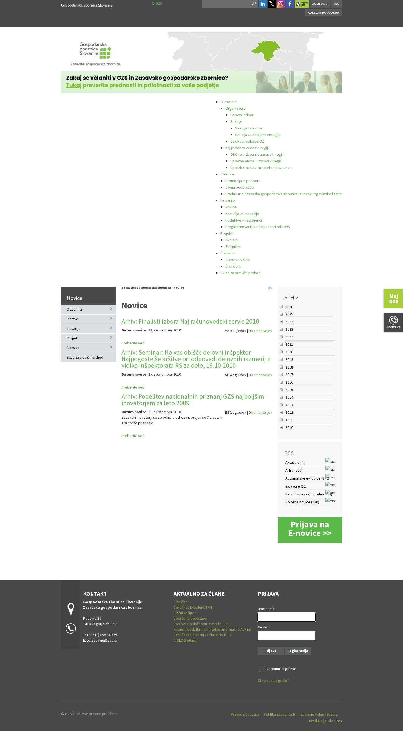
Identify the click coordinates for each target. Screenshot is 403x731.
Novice (231, 207)
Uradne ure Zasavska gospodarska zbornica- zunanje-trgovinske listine (283, 193)
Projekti (226, 233)
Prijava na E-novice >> (310, 529)
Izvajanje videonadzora (319, 714)
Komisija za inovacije (242, 213)
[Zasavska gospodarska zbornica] (86, 4)
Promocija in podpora (242, 180)
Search (253, 4)
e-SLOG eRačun (186, 640)
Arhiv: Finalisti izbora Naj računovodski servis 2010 (190, 321)
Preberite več (132, 343)
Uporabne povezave (190, 618)
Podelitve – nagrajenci (243, 220)
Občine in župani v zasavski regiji (256, 154)
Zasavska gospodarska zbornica (146, 287)
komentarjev (261, 330)
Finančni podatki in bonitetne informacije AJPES (212, 629)
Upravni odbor (242, 114)
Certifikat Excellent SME (193, 607)
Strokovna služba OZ (247, 141)
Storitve (227, 174)
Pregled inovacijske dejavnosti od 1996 (257, 226)
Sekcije (236, 121)
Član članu (233, 266)
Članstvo (227, 253)
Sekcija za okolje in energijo (258, 134)
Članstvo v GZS (237, 259)
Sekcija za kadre (248, 128)
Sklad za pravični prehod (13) (308, 494)
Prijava (271, 650)
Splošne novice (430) (302, 502)
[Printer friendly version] (270, 287)
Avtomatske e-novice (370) (307, 478)
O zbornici (228, 101)
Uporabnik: (266, 608)
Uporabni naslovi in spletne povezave (261, 167)
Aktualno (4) (295, 462)
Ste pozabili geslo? (273, 680)
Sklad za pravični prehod (240, 272)
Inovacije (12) (296, 486)
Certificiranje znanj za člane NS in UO (203, 634)
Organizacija (235, 108)
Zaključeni (233, 246)
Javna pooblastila (239, 187)
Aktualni (231, 239)
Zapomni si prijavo (281, 668)
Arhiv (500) (293, 470)
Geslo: (263, 627)
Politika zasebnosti (279, 714)
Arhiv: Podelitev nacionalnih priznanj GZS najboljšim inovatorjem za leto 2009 (192, 399)
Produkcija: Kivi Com (325, 720)
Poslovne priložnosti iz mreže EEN (201, 623)
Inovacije (227, 200)
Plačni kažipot (185, 612)
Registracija (297, 650)
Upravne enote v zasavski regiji (256, 160)
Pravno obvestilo (245, 714)
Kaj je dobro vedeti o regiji (247, 147)
